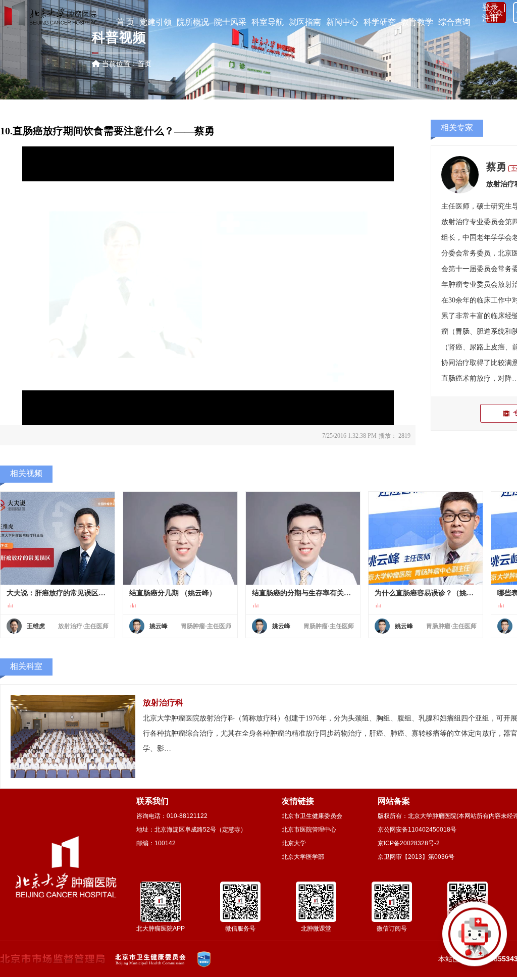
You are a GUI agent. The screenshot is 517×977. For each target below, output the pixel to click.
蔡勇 (496, 166)
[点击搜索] (474, 934)
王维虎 (36, 626)
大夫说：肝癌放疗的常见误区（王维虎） (58, 593)
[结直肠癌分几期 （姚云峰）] (180, 538)
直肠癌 (451, 378)
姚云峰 (158, 626)
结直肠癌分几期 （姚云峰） (172, 593)
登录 (490, 7)
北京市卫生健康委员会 (312, 815)
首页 (144, 64)
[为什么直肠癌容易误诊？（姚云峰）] (426, 538)
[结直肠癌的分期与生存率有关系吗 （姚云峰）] (303, 538)
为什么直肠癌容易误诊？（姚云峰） (426, 593)
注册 (490, 18)
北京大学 (294, 843)
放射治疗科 (163, 702)
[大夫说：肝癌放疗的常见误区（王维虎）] (58, 538)
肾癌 (455, 347)
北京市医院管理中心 (309, 829)
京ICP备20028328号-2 (409, 843)
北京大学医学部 (303, 856)
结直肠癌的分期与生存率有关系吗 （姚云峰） (303, 593)
